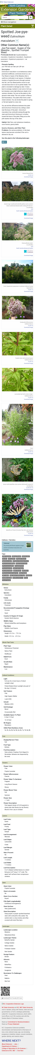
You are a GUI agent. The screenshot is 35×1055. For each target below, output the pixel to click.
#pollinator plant (7, 561)
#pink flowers (17, 570)
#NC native (5, 575)
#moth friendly (6, 580)
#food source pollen (8, 566)
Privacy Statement (13, 1024)
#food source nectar (21, 563)
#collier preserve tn (18, 577)
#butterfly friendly (7, 570)
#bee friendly (22, 573)
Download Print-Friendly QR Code (12, 998)
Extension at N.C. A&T (8, 1050)
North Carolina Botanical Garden (24, 211)
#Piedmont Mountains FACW (20, 561)
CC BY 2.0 (30, 289)
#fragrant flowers (21, 558)
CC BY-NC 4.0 (29, 487)
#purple (5, 558)
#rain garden (11, 558)
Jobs (15, 1044)
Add (5, 142)
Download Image (28, 177)
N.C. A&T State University (25, 1007)
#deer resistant (7, 556)
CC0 (32, 209)
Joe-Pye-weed (8, 48)
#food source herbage (8, 563)
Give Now (20, 1050)
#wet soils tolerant (18, 568)
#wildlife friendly (7, 577)
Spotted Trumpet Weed (15, 51)
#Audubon (25, 570)
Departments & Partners (9, 1046)
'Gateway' (14, 546)
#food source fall (7, 568)
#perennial (29, 575)
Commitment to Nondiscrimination (18, 1022)
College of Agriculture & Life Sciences (14, 1048)
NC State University (8, 1007)
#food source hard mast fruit (10, 573)
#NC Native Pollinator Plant (17, 575)
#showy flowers (16, 556)
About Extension (7, 1044)
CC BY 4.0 (30, 175)
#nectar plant (25, 556)
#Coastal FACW (19, 566)
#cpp (25, 577)
